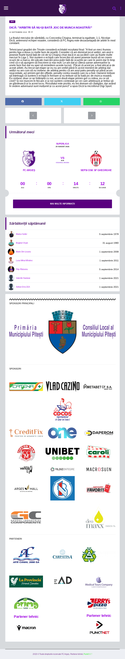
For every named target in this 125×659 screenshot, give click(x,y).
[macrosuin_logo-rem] (99, 469)
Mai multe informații (62, 204)
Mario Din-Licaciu (23, 252)
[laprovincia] (26, 581)
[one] (62, 433)
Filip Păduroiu (22, 269)
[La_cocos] (62, 409)
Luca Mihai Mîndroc (24, 260)
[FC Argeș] (28, 158)
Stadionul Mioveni (62, 162)
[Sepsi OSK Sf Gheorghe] (96, 158)
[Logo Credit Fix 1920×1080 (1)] (26, 432)
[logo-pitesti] (62, 332)
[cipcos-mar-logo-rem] (26, 454)
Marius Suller (21, 234)
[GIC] (26, 517)
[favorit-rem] (99, 488)
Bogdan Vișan (22, 243)
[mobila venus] (26, 469)
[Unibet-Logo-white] (62, 454)
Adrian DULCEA (23, 287)
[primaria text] (26, 332)
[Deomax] (99, 517)
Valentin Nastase (23, 278)
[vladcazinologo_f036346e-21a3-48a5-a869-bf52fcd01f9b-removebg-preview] (62, 386)
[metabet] (99, 387)
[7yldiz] (62, 469)
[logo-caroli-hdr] (99, 453)
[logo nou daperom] (99, 432)
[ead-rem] (62, 581)
